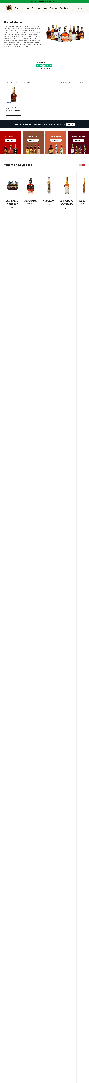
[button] (18, 8)
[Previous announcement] (6, 1)
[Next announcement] (82, 1)
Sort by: (62, 82)
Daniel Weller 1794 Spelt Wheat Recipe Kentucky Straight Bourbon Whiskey (13, 107)
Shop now (70, 124)
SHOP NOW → (10, 140)
